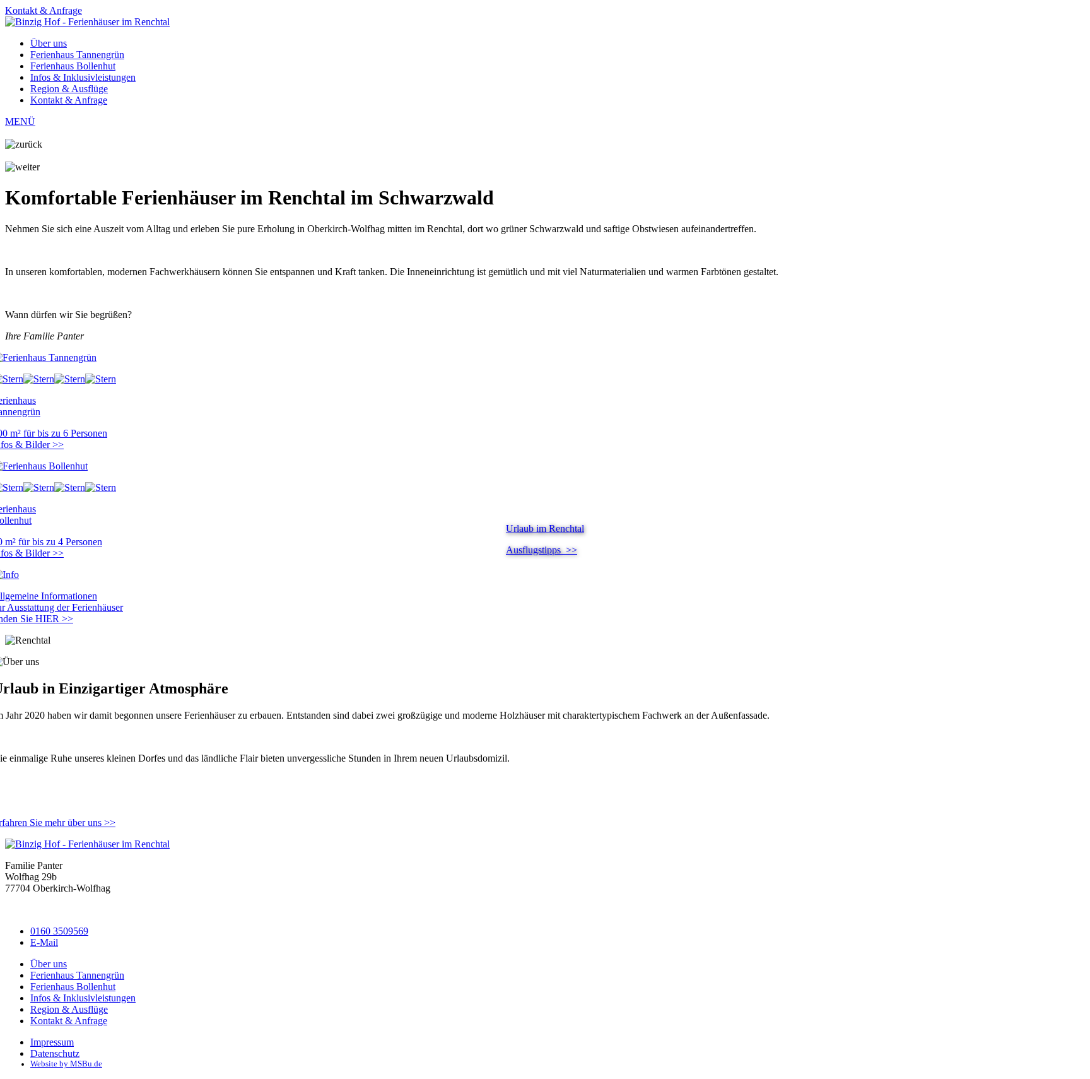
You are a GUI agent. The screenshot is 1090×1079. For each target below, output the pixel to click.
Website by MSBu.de (66, 1063)
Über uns (48, 43)
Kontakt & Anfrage (43, 10)
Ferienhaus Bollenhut (72, 66)
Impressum (52, 1042)
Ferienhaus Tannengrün (77, 54)
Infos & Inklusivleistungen (83, 77)
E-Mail (44, 942)
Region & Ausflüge (69, 88)
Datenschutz (54, 1053)
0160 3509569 (59, 931)
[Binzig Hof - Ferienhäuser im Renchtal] (87, 21)
